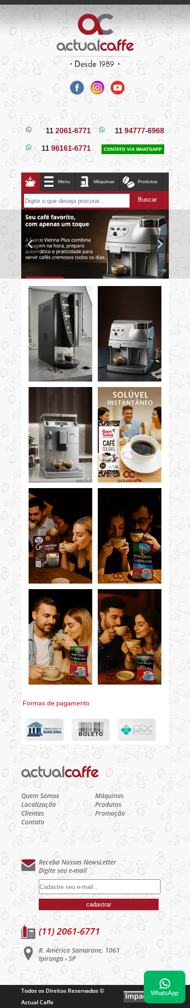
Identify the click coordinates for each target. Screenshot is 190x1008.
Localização (38, 804)
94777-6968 (139, 131)
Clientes (32, 813)
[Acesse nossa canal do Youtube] (115, 92)
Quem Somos (40, 795)
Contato (32, 821)
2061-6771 (68, 131)
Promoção (110, 813)
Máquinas (104, 181)
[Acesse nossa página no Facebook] (75, 92)
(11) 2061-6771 (69, 931)
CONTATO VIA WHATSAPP (133, 149)
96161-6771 (66, 148)
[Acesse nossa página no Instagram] (96, 92)
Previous (30, 244)
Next (159, 244)
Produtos (108, 804)
